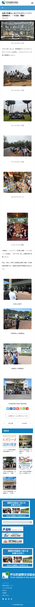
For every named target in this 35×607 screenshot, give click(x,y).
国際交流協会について (7, 585)
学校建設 (4, 593)
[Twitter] (6, 599)
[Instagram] (9, 599)
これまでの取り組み (7, 588)
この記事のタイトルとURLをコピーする (17, 416)
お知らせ (4, 590)
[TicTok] (11, 599)
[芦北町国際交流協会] (10, 3)
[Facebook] (3, 599)
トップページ (5, 583)
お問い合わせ (5, 595)
